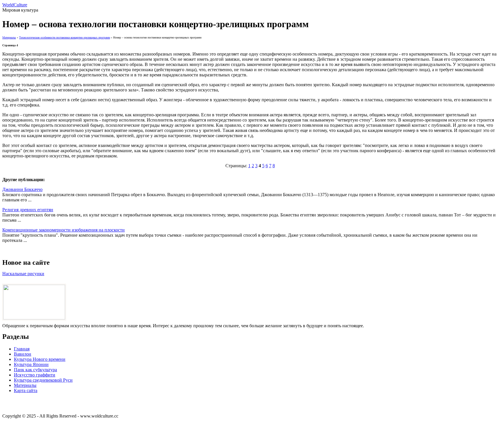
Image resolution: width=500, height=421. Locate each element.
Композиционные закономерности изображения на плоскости (63, 229)
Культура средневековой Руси (43, 380)
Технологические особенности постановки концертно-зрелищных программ (64, 37)
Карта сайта (25, 390)
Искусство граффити (34, 374)
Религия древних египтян (27, 209)
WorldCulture (14, 4)
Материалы (9, 37)
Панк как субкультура (35, 369)
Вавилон (22, 354)
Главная (22, 348)
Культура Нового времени (39, 359)
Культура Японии (31, 364)
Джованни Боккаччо (22, 189)
